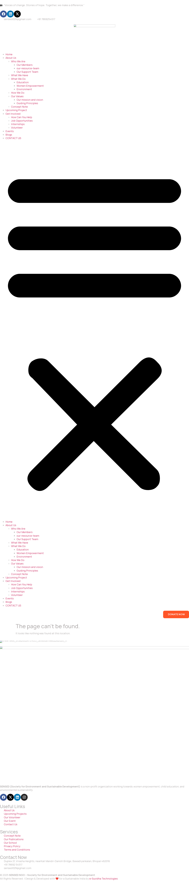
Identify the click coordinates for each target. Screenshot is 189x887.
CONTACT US (13, 138)
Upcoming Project (16, 110)
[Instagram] (24, 797)
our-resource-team (28, 68)
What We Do (18, 78)
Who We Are (18, 61)
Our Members (25, 64)
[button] (94, 330)
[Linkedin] (10, 14)
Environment (24, 89)
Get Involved (13, 113)
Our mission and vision (30, 99)
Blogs (9, 134)
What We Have (19, 75)
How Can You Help (21, 117)
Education (23, 82)
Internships (18, 124)
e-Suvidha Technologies (103, 878)
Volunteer (17, 127)
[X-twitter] (17, 14)
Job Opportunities (22, 120)
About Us (11, 57)
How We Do (17, 92)
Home (9, 54)
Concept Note (19, 106)
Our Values (17, 96)
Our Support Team (27, 71)
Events (10, 131)
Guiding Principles (27, 103)
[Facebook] (3, 14)
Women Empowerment (30, 85)
